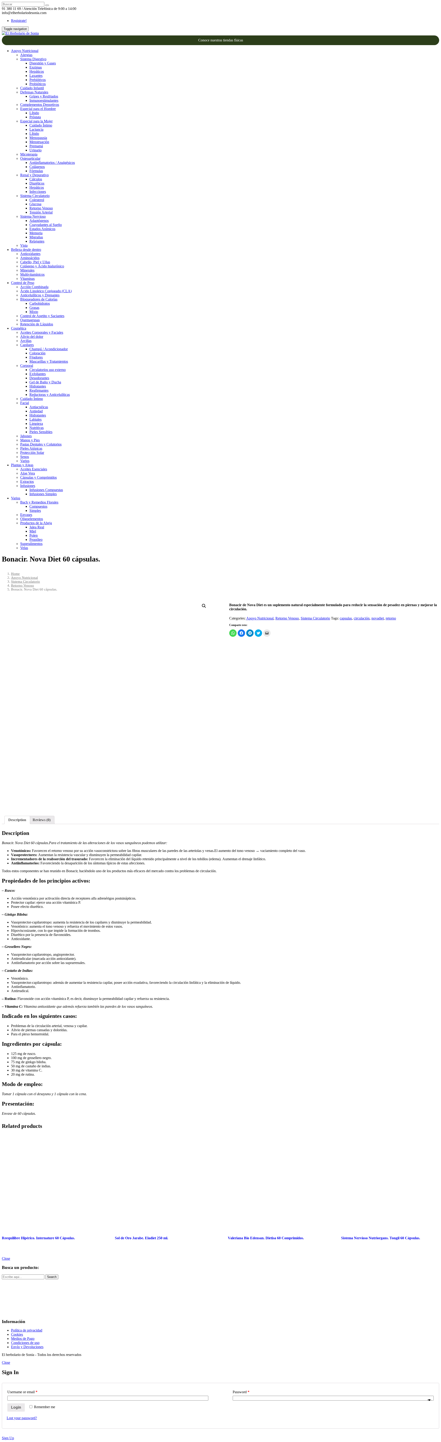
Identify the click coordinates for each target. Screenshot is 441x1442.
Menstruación (39, 142)
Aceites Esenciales (33, 469)
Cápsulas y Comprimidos (38, 477)
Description (17, 820)
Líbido (34, 113)
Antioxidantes (30, 254)
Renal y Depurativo (34, 175)
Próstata (35, 117)
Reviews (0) (42, 820)
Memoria (35, 233)
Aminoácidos (30, 258)
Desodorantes (39, 378)
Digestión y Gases (42, 63)
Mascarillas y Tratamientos (48, 361)
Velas (24, 548)
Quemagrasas (30, 320)
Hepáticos (36, 71)
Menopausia (38, 138)
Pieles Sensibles (40, 432)
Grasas (34, 308)
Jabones (26, 436)
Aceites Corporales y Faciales (41, 332)
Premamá (36, 146)
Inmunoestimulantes (43, 100)
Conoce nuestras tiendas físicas (220, 40)
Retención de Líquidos (36, 324)
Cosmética (18, 328)
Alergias (26, 55)
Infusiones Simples (43, 494)
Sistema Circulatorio (35, 196)
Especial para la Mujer (36, 121)
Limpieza (36, 424)
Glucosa (35, 204)
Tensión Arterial (41, 212)
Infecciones (37, 192)
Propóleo (35, 539)
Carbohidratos (39, 303)
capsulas (346, 618)
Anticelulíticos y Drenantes (39, 295)
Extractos (27, 482)
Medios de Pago (22, 1339)
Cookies (17, 1334)
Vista (24, 245)
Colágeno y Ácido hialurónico (42, 266)
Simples (35, 511)
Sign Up (8, 1438)
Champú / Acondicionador (48, 349)
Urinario (35, 150)
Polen (33, 535)
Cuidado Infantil (32, 88)
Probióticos (37, 84)
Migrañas (36, 237)
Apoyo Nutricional (24, 51)
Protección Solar (32, 453)
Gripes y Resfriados (43, 96)
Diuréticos (36, 183)
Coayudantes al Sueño (45, 225)
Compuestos (38, 506)
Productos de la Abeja (36, 523)
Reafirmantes (38, 390)
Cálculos (35, 179)
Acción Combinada (34, 287)
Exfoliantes (37, 374)
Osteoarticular (30, 158)
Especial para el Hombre (38, 109)
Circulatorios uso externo (47, 370)
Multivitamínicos (32, 274)
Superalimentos (31, 544)
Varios (24, 461)
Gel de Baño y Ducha (45, 382)
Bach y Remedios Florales (39, 502)
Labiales (35, 419)
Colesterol (36, 200)
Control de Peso (22, 283)
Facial (24, 403)
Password (241, 1392)
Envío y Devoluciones (27, 1347)
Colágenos (37, 167)
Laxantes (35, 76)
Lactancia (36, 129)
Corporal (26, 366)
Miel (32, 531)
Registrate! (19, 21)
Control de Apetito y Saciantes (42, 316)
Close (6, 1258)
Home (15, 574)
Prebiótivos (37, 80)
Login (16, 1407)
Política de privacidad (26, 1330)
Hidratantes (37, 386)
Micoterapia (28, 154)
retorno (391, 618)
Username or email (22, 1392)
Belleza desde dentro (26, 250)
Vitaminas (27, 279)
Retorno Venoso (41, 208)
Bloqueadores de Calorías (38, 299)
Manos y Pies (30, 440)
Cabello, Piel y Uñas (35, 262)
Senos (24, 457)
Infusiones (27, 486)
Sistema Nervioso (33, 216)
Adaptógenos (39, 221)
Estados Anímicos (42, 229)
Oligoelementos (31, 519)
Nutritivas (36, 428)
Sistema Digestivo (33, 59)
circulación (362, 618)
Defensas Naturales (34, 92)
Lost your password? (22, 1418)
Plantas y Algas (22, 465)
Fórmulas (36, 171)
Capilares (27, 345)
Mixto (33, 312)
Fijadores (36, 357)
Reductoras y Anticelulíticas (49, 395)
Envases (26, 515)
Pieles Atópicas (31, 448)
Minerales (27, 270)
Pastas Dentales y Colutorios (41, 444)
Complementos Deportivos (39, 105)
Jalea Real (36, 527)
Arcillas (25, 341)
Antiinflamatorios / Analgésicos (52, 163)
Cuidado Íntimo (40, 125)
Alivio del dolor (31, 337)
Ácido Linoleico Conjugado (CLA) (46, 291)
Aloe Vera (27, 473)
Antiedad (36, 411)
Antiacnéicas (38, 407)
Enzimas (35, 67)
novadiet (377, 618)
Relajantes (36, 241)
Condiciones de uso (25, 1343)
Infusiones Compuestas (46, 490)
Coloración (37, 353)
